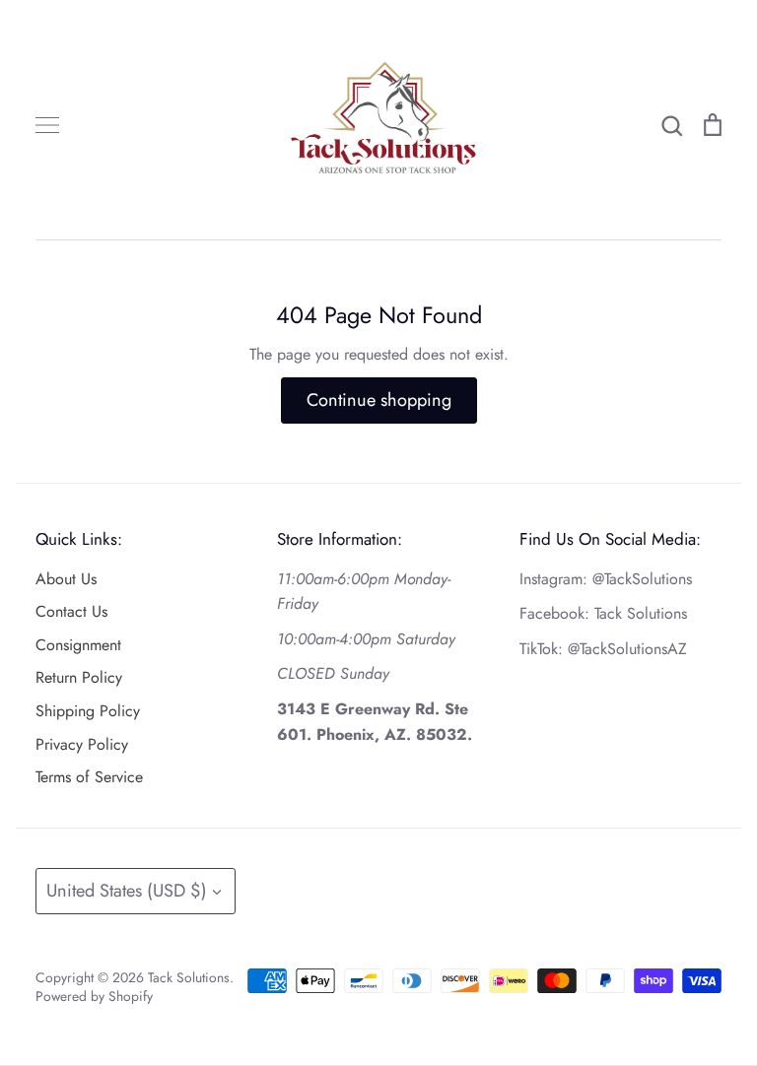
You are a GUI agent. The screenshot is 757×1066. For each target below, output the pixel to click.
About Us (66, 578)
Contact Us (71, 611)
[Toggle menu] (47, 125)
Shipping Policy (87, 711)
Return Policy (78, 677)
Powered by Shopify (94, 996)
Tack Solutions (189, 977)
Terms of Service (89, 777)
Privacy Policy (81, 744)
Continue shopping (379, 400)
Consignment (78, 644)
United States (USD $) (126, 890)
